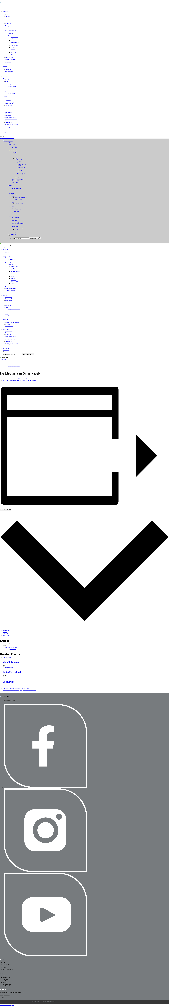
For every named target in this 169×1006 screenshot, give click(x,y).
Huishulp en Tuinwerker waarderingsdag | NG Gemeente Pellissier (19, 380)
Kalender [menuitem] (5, 67)
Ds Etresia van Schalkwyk (11, 647)
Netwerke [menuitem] (10, 34)
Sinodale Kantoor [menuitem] (9, 105)
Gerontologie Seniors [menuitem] (15, 42)
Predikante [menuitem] (13, 50)
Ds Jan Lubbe (9, 681)
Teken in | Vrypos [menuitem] (12, 86)
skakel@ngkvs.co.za (5, 995)
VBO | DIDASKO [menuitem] (14, 52)
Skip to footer (10, 138)
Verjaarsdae (13, 649)
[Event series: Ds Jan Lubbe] (6, 685)
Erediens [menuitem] (13, 40)
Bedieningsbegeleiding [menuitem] (10, 31)
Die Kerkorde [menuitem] (8, 114)
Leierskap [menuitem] (13, 47)
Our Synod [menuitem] (7, 16)
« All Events (3, 359)
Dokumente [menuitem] (5, 109)
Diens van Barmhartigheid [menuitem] (11, 59)
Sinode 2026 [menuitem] (6, 132)
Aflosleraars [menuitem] (8, 100)
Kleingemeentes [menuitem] (14, 45)
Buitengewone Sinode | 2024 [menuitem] (12, 125)
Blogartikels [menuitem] (8, 80)
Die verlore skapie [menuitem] (12, 93)
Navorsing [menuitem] (13, 49)
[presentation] (7, 657)
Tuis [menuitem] (3, 9)
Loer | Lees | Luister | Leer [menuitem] (14, 85)
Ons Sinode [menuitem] (8, 15)
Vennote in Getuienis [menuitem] (10, 61)
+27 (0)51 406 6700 (5, 997)
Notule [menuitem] (9, 127)
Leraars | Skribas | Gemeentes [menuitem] (12, 102)
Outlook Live (6, 635)
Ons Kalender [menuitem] (8, 69)
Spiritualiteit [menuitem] (13, 54)
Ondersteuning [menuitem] (8, 62)
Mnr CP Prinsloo (11, 662)
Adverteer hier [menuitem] (8, 73)
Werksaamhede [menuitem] (6, 20)
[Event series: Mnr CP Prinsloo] (7, 665)
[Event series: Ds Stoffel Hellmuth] (6, 675)
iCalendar (5, 632)
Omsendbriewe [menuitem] (8, 112)
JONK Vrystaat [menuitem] (14, 44)
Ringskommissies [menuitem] (9, 103)
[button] (10, 236)
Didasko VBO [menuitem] (6, 131)
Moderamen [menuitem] (8, 24)
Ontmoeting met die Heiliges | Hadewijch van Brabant (16, 378)
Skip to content (3, 138)
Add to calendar (6, 509)
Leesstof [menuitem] (5, 77)
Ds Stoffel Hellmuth (12, 672)
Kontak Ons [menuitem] (5, 97)
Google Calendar (6, 630)
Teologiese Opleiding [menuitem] (10, 57)
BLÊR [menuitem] (6, 90)
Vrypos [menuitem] (7, 82)
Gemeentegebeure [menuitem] (9, 71)
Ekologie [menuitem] (13, 38)
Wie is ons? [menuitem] (5, 12)
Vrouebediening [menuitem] (11, 27)
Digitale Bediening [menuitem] (15, 37)
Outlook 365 (6, 634)
